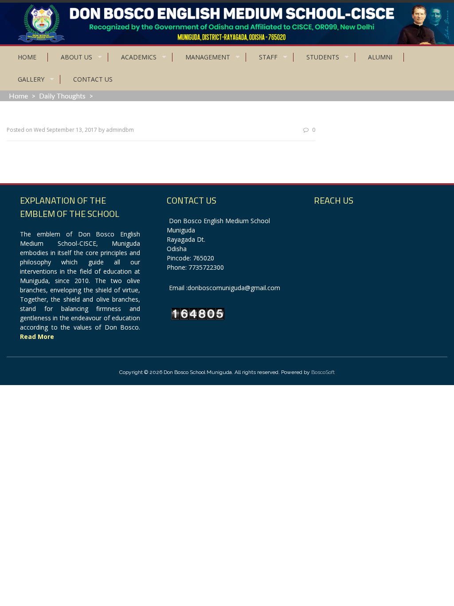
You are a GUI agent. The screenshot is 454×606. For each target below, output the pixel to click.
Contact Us (93, 79)
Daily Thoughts (62, 95)
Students (322, 57)
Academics (139, 57)
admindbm (120, 130)
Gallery (31, 79)
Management (207, 57)
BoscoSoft (323, 372)
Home (27, 57)
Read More (37, 336)
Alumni (380, 57)
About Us (76, 57)
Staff (268, 57)
